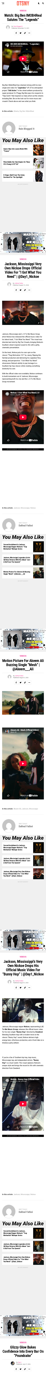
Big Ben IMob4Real (26, 111)
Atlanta (16, 111)
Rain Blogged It (18, 26)
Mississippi (25, 508)
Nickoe (33, 508)
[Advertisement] (23, 208)
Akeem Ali (17, 809)
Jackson (17, 508)
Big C (19, 1362)
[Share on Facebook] (16, 33)
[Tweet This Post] (20, 33)
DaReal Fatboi (26, 525)
